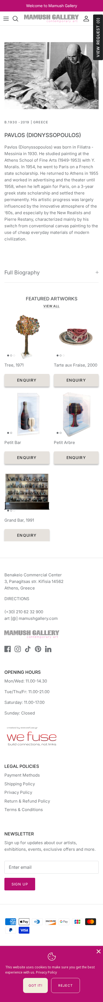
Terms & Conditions (23, 809)
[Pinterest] (38, 649)
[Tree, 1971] (26, 337)
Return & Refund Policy (27, 801)
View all (51, 306)
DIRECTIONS (16, 598)
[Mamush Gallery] (51, 18)
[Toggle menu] (6, 19)
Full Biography (22, 272)
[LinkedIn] (48, 649)
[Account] (85, 19)
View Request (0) (98, 37)
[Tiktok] (28, 649)
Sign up (20, 884)
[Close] (98, 951)
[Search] (18, 19)
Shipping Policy (19, 783)
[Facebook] (7, 649)
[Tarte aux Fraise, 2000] (76, 337)
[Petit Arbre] (76, 414)
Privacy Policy (18, 792)
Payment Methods (22, 775)
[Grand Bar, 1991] (26, 491)
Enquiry (27, 380)
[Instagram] (18, 649)
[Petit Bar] (26, 414)
